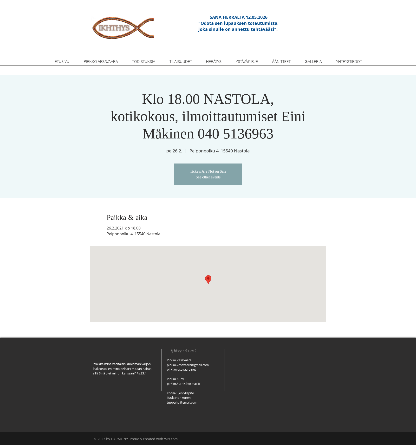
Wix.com (171, 439)
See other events (208, 177)
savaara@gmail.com (194, 365)
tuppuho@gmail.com (182, 402)
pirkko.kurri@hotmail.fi (183, 383)
